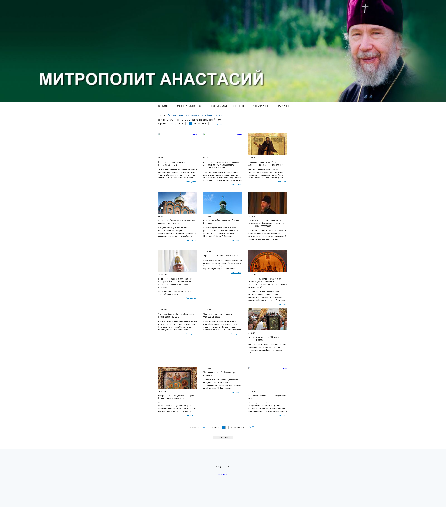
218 (206, 124)
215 (194, 124)
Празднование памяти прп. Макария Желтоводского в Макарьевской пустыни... (266, 163)
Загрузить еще (223, 437)
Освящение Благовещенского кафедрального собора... (267, 397)
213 (187, 124)
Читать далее (191, 182)
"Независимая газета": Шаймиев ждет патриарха (219, 374)
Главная (162, 114)
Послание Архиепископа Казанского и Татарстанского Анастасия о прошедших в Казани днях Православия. (266, 223)
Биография (163, 106)
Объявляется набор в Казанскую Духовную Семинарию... (221, 222)
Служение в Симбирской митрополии (227, 106)
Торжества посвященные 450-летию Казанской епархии (263, 338)
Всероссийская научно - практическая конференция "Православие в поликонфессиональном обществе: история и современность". (267, 282)
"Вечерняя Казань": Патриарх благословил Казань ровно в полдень (176, 315)
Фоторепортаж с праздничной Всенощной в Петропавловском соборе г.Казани (176, 397)
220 (214, 124)
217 (202, 124)
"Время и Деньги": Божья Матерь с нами (220, 255)
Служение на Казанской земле (189, 106)
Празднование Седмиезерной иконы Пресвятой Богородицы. (173, 163)
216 (198, 124)
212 (183, 124)
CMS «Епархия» (223, 474)
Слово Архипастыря (261, 106)
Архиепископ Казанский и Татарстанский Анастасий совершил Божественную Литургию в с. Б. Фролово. (221, 164)
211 (179, 124)
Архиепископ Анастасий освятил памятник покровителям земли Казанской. (176, 222)
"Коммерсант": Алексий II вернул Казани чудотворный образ (221, 315)
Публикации (283, 106)
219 (210, 124)
